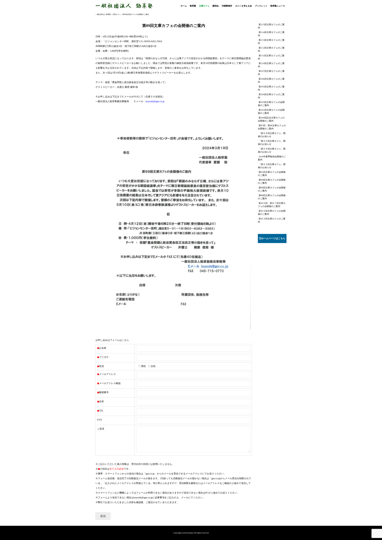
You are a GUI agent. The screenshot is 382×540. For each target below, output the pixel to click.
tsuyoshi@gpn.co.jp (155, 101)
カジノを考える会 (243, 6)
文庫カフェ (204, 6)
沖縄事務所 (227, 6)
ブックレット (261, 6)
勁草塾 (193, 6)
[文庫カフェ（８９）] (174, 330)
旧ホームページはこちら (272, 238)
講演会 (215, 6)
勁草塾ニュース (277, 6)
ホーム (184, 6)
